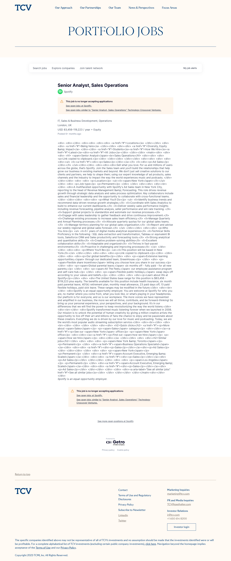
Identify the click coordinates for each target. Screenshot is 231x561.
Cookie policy (123, 450)
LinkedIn (123, 515)
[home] (23, 8)
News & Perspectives (141, 7)
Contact (123, 490)
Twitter (122, 520)
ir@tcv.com (173, 515)
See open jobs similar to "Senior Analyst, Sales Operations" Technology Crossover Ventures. (113, 110)
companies (63, 68)
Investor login (181, 527)
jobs (40, 68)
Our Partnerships (90, 7)
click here (151, 544)
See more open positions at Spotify (116, 421)
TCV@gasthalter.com (179, 504)
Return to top (22, 474)
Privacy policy (108, 450)
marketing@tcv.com (178, 493)
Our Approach (63, 7)
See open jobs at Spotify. (79, 105)
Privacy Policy (126, 504)
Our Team (115, 7)
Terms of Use (43, 547)
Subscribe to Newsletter (132, 510)
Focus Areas (169, 7)
